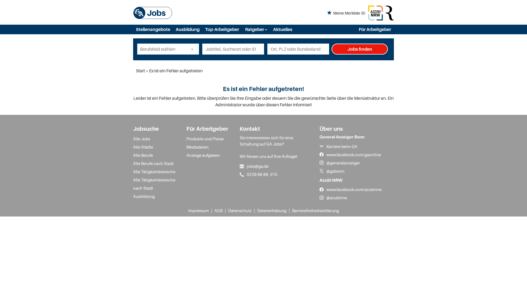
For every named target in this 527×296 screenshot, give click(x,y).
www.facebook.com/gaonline (353, 154)
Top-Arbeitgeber (222, 29)
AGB (218, 210)
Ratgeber (255, 29)
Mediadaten (197, 146)
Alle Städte (143, 146)
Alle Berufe (143, 155)
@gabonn (335, 171)
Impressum (198, 210)
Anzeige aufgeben (203, 155)
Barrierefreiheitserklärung (315, 210)
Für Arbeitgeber (375, 29)
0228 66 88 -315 (262, 174)
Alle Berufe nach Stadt (153, 163)
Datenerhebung (272, 210)
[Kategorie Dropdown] (193, 49)
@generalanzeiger (343, 162)
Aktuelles (282, 29)
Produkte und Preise (205, 138)
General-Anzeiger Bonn (342, 136)
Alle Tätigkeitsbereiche (154, 171)
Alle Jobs (141, 138)
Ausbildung (188, 29)
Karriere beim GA (341, 146)
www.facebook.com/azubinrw (354, 189)
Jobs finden (359, 49)
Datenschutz (240, 210)
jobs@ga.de (257, 166)
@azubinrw (336, 197)
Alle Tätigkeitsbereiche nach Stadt (154, 183)
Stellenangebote (153, 29)
